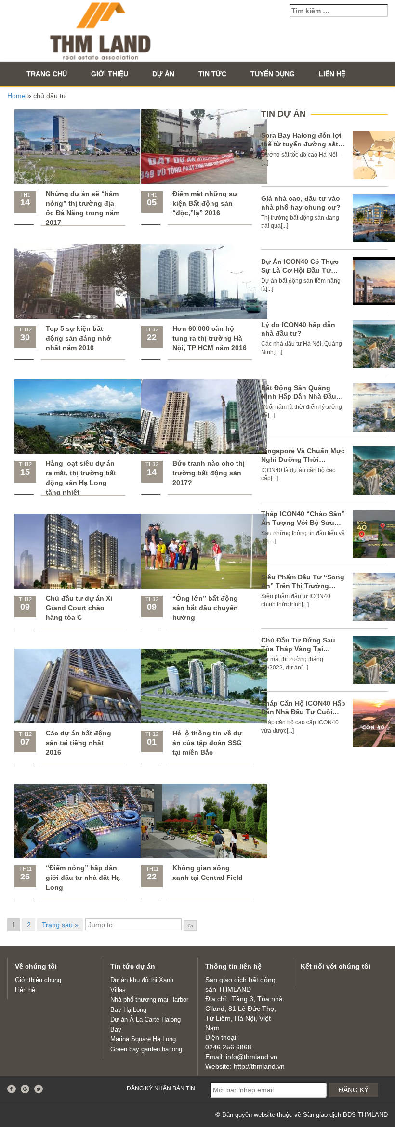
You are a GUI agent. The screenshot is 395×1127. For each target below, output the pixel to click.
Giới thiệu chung (38, 979)
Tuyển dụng (272, 74)
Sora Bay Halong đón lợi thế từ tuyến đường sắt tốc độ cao (301, 144)
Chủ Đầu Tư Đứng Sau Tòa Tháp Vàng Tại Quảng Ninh (298, 648)
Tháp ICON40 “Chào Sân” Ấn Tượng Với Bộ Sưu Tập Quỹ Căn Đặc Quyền (303, 522)
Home (16, 96)
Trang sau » (60, 925)
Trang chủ (46, 74)
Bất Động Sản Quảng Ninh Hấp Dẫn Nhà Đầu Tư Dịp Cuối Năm (298, 396)
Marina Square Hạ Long (143, 1039)
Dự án (163, 74)
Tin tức (212, 74)
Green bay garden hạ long (146, 1049)
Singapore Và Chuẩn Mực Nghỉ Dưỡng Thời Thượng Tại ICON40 (303, 459)
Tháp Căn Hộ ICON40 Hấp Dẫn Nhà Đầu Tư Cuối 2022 (303, 711)
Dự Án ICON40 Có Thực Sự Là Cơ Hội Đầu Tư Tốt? (300, 270)
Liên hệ (332, 74)
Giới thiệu (109, 74)
